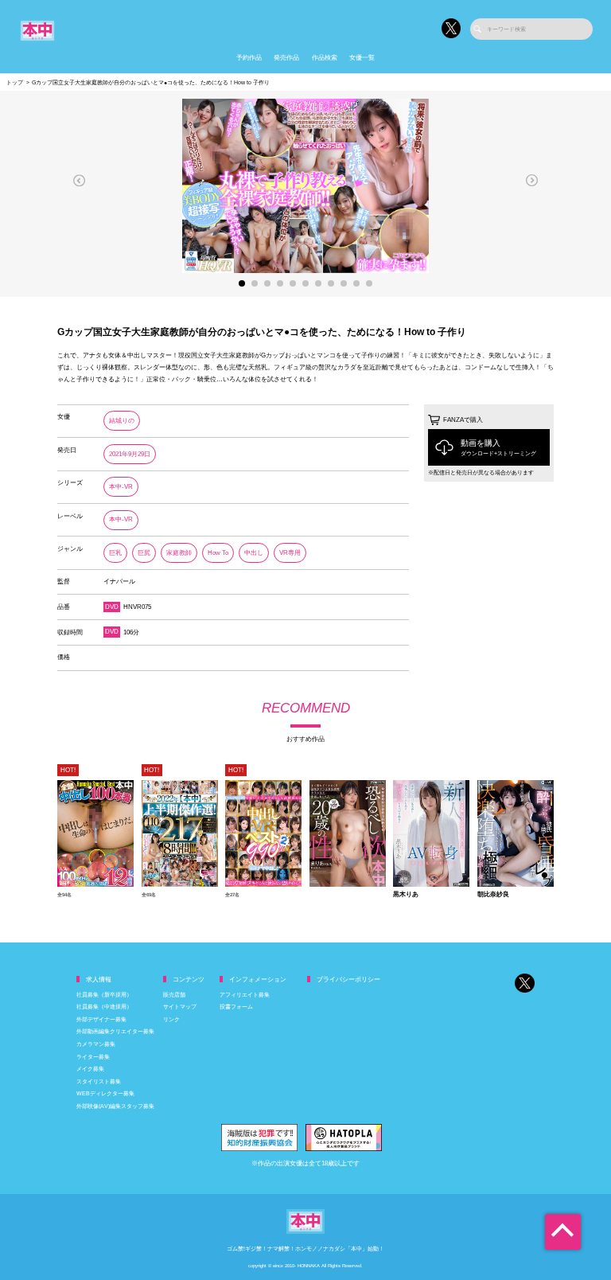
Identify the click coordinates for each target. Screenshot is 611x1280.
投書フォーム (236, 1006)
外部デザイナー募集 (101, 1019)
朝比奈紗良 (493, 895)
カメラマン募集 (95, 1044)
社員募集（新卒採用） (104, 994)
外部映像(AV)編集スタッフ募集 (115, 1106)
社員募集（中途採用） (104, 1006)
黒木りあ (405, 895)
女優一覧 (362, 57)
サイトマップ (180, 1006)
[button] (79, 180)
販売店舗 (174, 994)
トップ (14, 82)
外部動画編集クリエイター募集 (115, 1031)
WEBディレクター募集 (105, 1093)
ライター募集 (93, 1057)
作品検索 (324, 57)
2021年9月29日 (129, 454)
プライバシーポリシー (348, 979)
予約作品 (249, 57)
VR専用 (290, 552)
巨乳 (115, 552)
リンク (171, 1019)
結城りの (121, 420)
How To (218, 552)
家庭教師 (179, 552)
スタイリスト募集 (98, 1081)
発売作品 (286, 57)
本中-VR (121, 486)
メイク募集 (90, 1068)
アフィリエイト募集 (245, 994)
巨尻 (144, 552)
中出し (253, 552)
